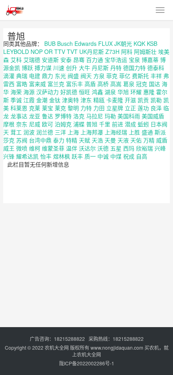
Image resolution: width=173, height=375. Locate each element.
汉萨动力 (47, 92)
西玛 (128, 148)
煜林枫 (61, 156)
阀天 (86, 76)
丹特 (116, 68)
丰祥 (156, 76)
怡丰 (45, 156)
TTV (59, 51)
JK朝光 (123, 43)
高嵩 (116, 84)
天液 (123, 140)
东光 (60, 76)
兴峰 (160, 148)
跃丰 (77, 156)
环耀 (136, 92)
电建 (34, 76)
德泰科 (155, 68)
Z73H (112, 51)
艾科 (16, 60)
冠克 (141, 84)
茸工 (16, 132)
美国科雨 (128, 116)
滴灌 (8, 76)
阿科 (126, 51)
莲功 (143, 108)
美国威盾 (153, 116)
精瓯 (99, 100)
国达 (154, 84)
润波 (29, 132)
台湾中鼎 (40, 140)
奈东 (21, 124)
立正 (130, 108)
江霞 (29, 100)
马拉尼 (94, 116)
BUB (50, 43)
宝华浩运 (116, 60)
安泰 (66, 60)
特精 (71, 140)
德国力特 (134, 68)
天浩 (97, 140)
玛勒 (110, 116)
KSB (152, 43)
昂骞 (78, 60)
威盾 (161, 140)
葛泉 (128, 84)
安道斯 (50, 60)
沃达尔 (87, 148)
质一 (90, 156)
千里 (104, 124)
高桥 (103, 84)
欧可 (47, 124)
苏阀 (21, 140)
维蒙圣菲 (53, 148)
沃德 (103, 148)
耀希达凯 (27, 156)
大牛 (84, 68)
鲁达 (47, 116)
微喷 (21, 148)
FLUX (105, 43)
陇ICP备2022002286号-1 (86, 363)
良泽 (156, 108)
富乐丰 (74, 84)
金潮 (41, 100)
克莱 (34, 108)
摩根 (8, 124)
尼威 (34, 124)
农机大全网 (57, 347)
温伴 (71, 148)
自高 (141, 156)
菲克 (111, 76)
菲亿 (124, 76)
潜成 (130, 124)
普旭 (16, 35)
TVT (72, 51)
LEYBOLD (16, 51)
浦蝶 (78, 124)
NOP (37, 51)
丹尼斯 (100, 68)
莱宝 (47, 108)
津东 (86, 100)
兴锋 (8, 156)
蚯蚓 (143, 124)
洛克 (78, 116)
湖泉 (110, 92)
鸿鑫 (97, 92)
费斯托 (140, 76)
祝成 (128, 156)
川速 (58, 68)
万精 (148, 140)
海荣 (16, 92)
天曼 (110, 140)
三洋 (60, 132)
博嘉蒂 (150, 60)
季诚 (16, 100)
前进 (117, 124)
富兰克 (55, 84)
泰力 (58, 140)
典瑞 (21, 76)
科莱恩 (18, 108)
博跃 (27, 68)
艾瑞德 (31, 60)
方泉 (99, 76)
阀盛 (73, 76)
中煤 (116, 156)
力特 (86, 108)
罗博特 (63, 116)
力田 (99, 108)
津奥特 (70, 100)
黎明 (73, 108)
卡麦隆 (114, 100)
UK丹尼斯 (91, 51)
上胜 (134, 132)
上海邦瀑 (91, 132)
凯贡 (143, 100)
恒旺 (84, 92)
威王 (8, 148)
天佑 (136, 140)
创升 (71, 68)
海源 (29, 92)
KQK (139, 43)
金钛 (54, 100)
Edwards (85, 43)
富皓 (21, 84)
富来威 (37, 84)
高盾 (90, 84)
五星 (116, 148)
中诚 (103, 156)
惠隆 (148, 92)
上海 (73, 132)
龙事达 (18, 116)
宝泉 (134, 60)
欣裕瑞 (144, 148)
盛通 (147, 132)
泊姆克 (63, 124)
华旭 (123, 92)
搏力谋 (43, 68)
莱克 (60, 108)
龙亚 (34, 116)
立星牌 (114, 108)
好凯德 (68, 92)
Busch (65, 43)
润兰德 (44, 132)
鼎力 (47, 76)
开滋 (130, 100)
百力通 (94, 60)
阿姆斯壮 (145, 51)
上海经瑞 (116, 132)
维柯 (34, 148)
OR (48, 51)
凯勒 (156, 100)
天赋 (84, 140)
